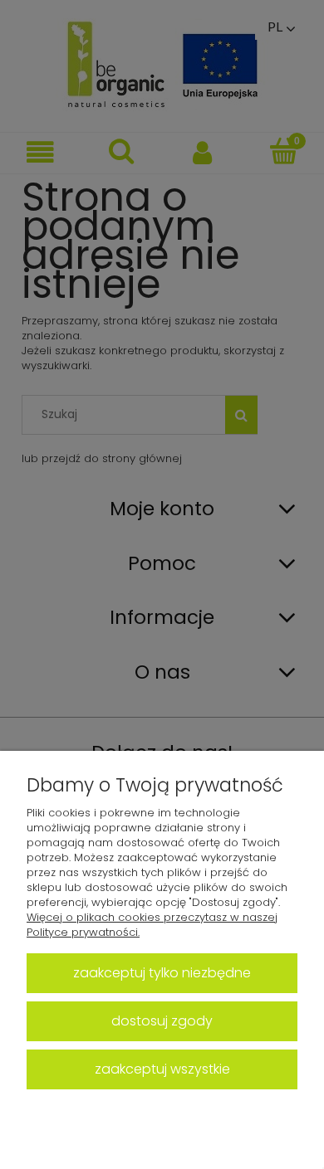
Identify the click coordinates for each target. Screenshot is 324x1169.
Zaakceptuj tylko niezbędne (162, 972)
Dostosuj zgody (162, 1020)
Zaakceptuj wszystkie (162, 1069)
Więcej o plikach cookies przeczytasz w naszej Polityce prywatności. (152, 924)
